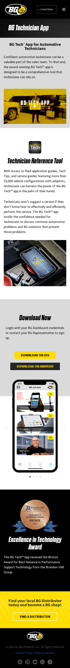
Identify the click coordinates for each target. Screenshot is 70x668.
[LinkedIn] (27, 662)
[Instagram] (42, 662)
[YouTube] (35, 662)
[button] (35, 106)
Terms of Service (44, 653)
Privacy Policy (24, 653)
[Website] (50, 662)
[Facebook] (20, 662)
